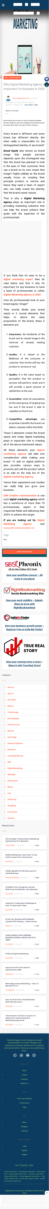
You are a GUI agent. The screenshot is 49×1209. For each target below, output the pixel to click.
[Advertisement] (24, 246)
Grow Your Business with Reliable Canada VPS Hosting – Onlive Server (21, 920)
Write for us (24, 1083)
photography (13, 718)
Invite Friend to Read (24, 552)
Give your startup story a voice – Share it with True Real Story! (24, 663)
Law (9, 793)
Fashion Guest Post (36, 1174)
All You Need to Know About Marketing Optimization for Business (22, 840)
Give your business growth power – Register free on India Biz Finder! (24, 627)
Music (10, 787)
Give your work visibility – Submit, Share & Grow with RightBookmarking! (24, 604)
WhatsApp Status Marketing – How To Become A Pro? (22, 985)
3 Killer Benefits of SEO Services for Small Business (20, 872)
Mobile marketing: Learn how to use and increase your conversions (21, 856)
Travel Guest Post (10, 1172)
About (24, 1070)
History (10, 687)
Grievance (24, 1079)
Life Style (11, 700)
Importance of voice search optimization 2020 (17, 968)
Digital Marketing (14, 768)
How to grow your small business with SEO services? (20, 1001)
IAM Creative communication (20, 495)
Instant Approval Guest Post (30, 1176)
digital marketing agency (18, 476)
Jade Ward (10, 845)
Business (11, 749)
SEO (9, 762)
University (11, 799)
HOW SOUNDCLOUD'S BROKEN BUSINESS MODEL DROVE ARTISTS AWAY (20, 937)
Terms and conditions (24, 1098)
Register (24, 1150)
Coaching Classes (15, 756)
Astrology (11, 737)
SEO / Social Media (12, 78)
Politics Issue (13, 725)
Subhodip (9, 974)
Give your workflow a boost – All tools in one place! (24, 577)
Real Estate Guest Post (18, 1174)
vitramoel (10, 990)
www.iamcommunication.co (19, 527)
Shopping (11, 806)
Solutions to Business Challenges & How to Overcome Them (20, 904)
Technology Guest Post (27, 1172)
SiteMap (24, 1155)
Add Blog (24, 1131)
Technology (12, 712)
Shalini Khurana (12, 878)
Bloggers (24, 1126)
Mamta (8, 926)
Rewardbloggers (18, 1191)
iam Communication (21, 98)
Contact (24, 1075)
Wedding (11, 774)
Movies (10, 731)
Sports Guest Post (11, 1176)
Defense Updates (15, 743)
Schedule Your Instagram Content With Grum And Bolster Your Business (21, 888)
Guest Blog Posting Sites (29, 1178)
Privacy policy (24, 1103)
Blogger (9, 862)
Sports (10, 693)
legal (24, 1107)
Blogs (24, 1122)
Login (24, 1146)
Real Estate (12, 781)
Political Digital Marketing (17, 954)
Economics (12, 812)
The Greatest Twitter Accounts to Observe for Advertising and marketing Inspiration (20, 1018)
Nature (10, 706)
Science (11, 818)
